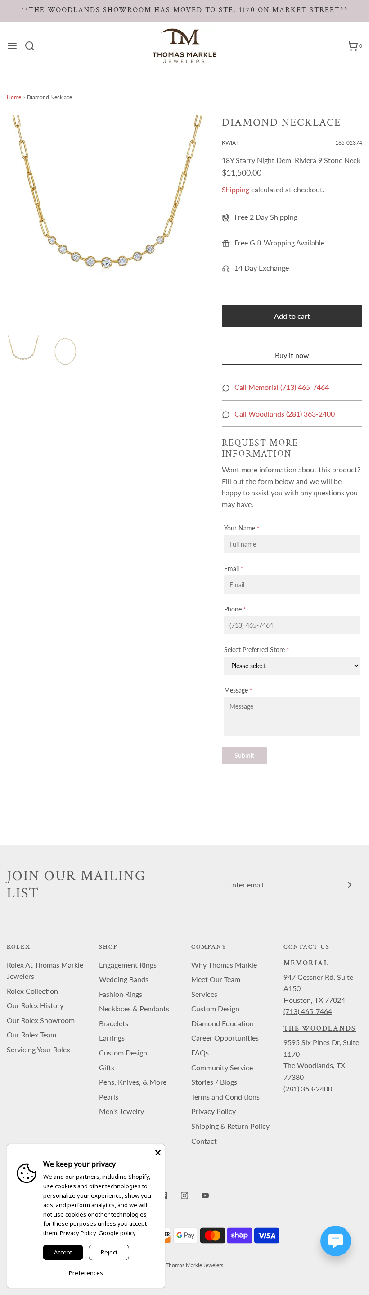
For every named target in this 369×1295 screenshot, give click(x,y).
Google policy (117, 1233)
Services (204, 994)
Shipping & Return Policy (230, 1126)
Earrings (112, 1037)
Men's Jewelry (121, 1111)
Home (14, 97)
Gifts (106, 1067)
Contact (204, 1141)
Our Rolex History (35, 1005)
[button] (23, 351)
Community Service (222, 1067)
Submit (244, 755)
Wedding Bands (123, 979)
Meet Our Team (215, 979)
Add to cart (292, 316)
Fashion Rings (120, 994)
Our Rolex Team (31, 1034)
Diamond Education (222, 1023)
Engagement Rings (128, 964)
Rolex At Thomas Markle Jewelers (45, 970)
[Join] (350, 885)
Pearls (108, 1096)
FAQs (200, 1052)
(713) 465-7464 (308, 1011)
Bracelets (113, 1023)
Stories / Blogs (214, 1082)
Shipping (235, 189)
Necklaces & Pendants (134, 1008)
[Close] (157, 1150)
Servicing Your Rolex (38, 1049)
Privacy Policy (213, 1111)
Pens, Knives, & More (132, 1082)
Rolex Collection (32, 991)
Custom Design (123, 1052)
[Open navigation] (12, 46)
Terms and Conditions (225, 1096)
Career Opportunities (225, 1037)
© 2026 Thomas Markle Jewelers (184, 1265)
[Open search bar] (33, 46)
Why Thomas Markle (224, 964)
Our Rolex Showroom (41, 1020)
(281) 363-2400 (308, 1088)
